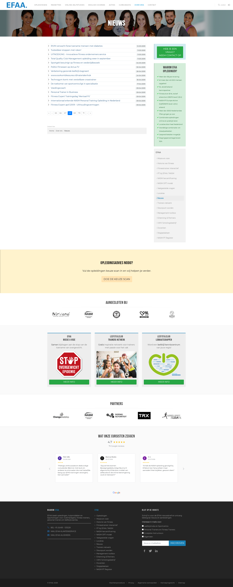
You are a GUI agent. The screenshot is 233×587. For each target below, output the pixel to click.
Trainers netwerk (164, 203)
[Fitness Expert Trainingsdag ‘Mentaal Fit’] (49, 96)
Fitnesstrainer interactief (168, 168)
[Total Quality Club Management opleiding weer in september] (49, 58)
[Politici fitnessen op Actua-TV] (49, 67)
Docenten (161, 228)
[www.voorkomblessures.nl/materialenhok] (49, 75)
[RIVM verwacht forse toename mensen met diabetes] (49, 46)
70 (79, 113)
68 (70, 113)
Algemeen (148, 537)
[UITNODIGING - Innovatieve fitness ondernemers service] (49, 54)
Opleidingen (40, 5)
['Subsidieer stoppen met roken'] (49, 50)
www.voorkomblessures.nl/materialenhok (71, 75)
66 (60, 113)
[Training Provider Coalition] (88, 314)
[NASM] (61, 314)
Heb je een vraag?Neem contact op (170, 52)
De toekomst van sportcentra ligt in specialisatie (74, 84)
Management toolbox (166, 213)
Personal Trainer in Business (64, 92)
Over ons (139, 5)
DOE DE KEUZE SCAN (117, 279)
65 (56, 113)
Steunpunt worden (165, 208)
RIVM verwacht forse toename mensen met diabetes (77, 46)
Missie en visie (163, 158)
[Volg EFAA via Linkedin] (156, 550)
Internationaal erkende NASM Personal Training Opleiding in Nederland (85, 100)
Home (51, 131)
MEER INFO (69, 382)
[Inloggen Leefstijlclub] (229, 5)
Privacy (131, 583)
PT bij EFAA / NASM (165, 173)
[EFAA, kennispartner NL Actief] (116, 314)
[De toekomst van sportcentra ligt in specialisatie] (49, 83)
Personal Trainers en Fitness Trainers (159, 530)
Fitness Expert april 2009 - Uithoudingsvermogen (75, 105)
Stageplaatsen (163, 233)
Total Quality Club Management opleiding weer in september (81, 58)
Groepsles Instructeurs (153, 533)
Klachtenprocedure (117, 583)
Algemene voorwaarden (147, 583)
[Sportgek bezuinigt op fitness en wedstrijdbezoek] (49, 62)
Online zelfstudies (74, 5)
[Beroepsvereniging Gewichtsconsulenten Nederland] (171, 415)
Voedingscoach (58, 88)
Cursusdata (125, 5)
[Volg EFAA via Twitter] (150, 550)
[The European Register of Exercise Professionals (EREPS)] (171, 314)
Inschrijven (177, 543)
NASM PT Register (165, 238)
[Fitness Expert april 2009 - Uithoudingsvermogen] (49, 104)
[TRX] (116, 415)
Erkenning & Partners (166, 218)
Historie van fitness (165, 163)
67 (65, 113)
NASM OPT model (165, 183)
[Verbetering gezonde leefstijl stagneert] (49, 71)
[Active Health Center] (144, 314)
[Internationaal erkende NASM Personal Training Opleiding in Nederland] (49, 100)
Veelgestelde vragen (166, 188)
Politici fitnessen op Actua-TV (65, 67)
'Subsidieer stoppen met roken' (66, 50)
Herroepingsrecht (168, 583)
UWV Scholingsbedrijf (166, 223)
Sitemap (181, 583)
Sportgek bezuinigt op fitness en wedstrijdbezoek (75, 63)
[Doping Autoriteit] (88, 415)
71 (83, 113)
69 (75, 113)
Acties (112, 5)
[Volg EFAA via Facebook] (144, 550)
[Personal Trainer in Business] (49, 92)
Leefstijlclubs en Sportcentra (156, 526)
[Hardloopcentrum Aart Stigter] (144, 415)
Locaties (161, 193)
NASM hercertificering (167, 178)
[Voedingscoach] (49, 88)
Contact (152, 5)
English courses (96, 5)
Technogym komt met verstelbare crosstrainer (73, 79)
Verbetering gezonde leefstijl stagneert (70, 71)
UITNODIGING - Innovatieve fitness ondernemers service (78, 54)
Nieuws (160, 198)
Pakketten (56, 5)
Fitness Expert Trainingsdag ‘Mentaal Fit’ (70, 96)
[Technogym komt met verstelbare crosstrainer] (49, 79)
